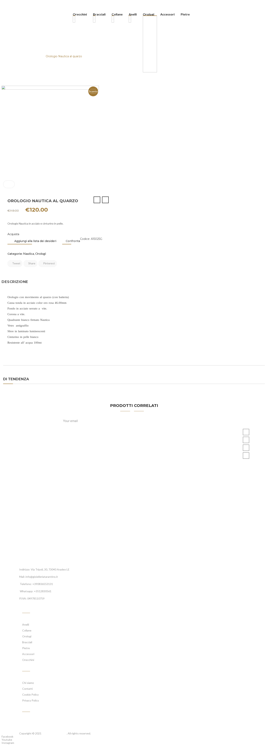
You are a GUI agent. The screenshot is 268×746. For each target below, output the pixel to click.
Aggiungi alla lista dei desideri (35, 241)
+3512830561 (42, 591)
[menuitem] (81, 14)
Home (6, 56)
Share (31, 263)
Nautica (35, 56)
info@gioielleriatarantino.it (42, 576)
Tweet (16, 263)
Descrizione (15, 282)
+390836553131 (42, 584)
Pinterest (49, 263)
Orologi (20, 56)
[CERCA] (194, 15)
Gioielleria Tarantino (54, 733)
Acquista (13, 234)
